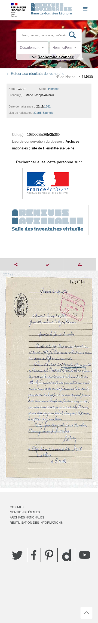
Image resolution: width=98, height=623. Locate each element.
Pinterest (49, 555)
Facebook (33, 555)
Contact (17, 507)
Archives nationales (27, 517)
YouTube (84, 555)
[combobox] (44, 49)
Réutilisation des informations (36, 522)
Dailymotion (66, 555)
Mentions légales (25, 512)
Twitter (17, 555)
